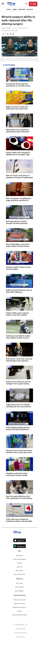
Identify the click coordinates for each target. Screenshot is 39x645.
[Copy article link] (13, 34)
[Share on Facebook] (8, 34)
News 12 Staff (6, 28)
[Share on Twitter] (10, 34)
